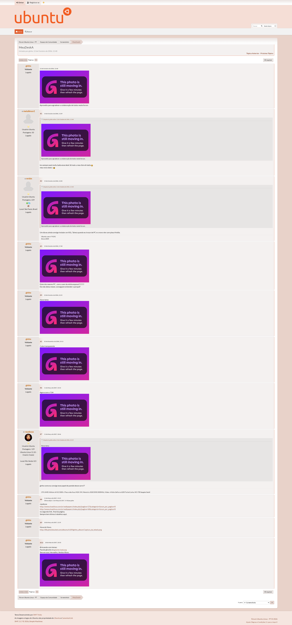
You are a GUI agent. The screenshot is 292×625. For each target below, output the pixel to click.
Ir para (240, 602)
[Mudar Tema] (43, 2)
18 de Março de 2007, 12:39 (52, 522)
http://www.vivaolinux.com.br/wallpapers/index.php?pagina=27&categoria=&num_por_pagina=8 (78, 506)
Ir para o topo (23, 592)
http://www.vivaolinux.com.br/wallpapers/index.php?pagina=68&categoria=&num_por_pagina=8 (78, 509)
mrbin (29, 178)
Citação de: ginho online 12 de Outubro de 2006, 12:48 (58, 119)
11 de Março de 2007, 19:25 (52, 498)
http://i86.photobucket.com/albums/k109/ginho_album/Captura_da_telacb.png (71, 530)
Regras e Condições (258, 622)
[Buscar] (261, 26)
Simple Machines (36, 621)
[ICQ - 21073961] (27, 203)
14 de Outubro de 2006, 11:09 (53, 113)
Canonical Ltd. (67, 618)
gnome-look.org (60, 550)
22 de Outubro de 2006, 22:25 (53, 295)
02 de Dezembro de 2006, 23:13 (53, 341)
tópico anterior (252, 53)
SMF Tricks (37, 615)
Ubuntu (57, 618)
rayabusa (29, 431)
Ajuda (248, 622)
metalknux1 (29, 111)
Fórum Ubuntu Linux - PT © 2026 (264, 619)
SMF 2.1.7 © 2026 (22, 621)
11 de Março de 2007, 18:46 (52, 434)
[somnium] (28, 206)
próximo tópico (267, 53)
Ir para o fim (23, 60)
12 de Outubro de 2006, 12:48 (49, 68)
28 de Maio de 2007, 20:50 (53, 542)
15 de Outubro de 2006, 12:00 (53, 181)
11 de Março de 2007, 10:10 (52, 388)
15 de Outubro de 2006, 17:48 (53, 246)
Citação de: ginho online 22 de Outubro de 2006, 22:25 (58, 440)
